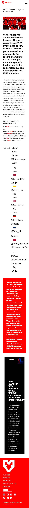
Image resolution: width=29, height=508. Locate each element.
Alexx (11, 131)
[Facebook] (15, 494)
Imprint (6, 478)
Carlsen (8, 126)
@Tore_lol (16, 231)
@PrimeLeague (18, 159)
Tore (7, 138)
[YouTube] (11, 498)
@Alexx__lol (17, 190)
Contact (7, 481)
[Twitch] (11, 494)
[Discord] (8, 498)
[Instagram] (4, 494)
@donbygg (16, 243)
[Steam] (4, 498)
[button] (26, 3)
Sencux (9, 133)
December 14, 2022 (16, 267)
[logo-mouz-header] (7, 2)
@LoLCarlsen (17, 179)
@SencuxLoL (17, 205)
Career (6, 475)
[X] (8, 494)
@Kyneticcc (17, 220)
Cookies (6, 487)
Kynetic (11, 136)
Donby (9, 140)
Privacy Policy (9, 484)
